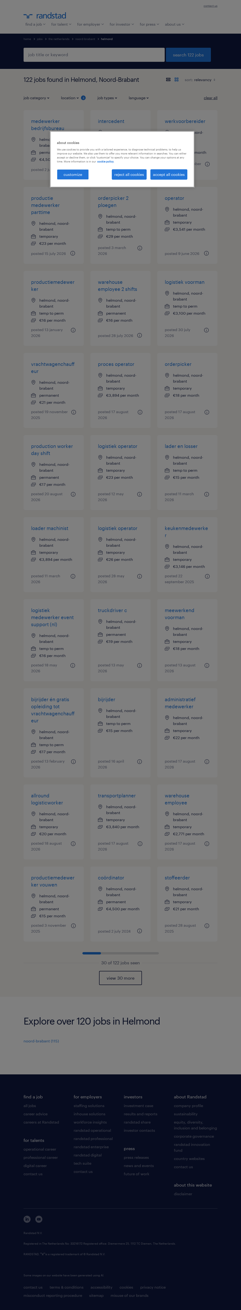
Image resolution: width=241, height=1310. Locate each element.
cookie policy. (105, 161)
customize (73, 174)
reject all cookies (129, 174)
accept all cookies (169, 174)
